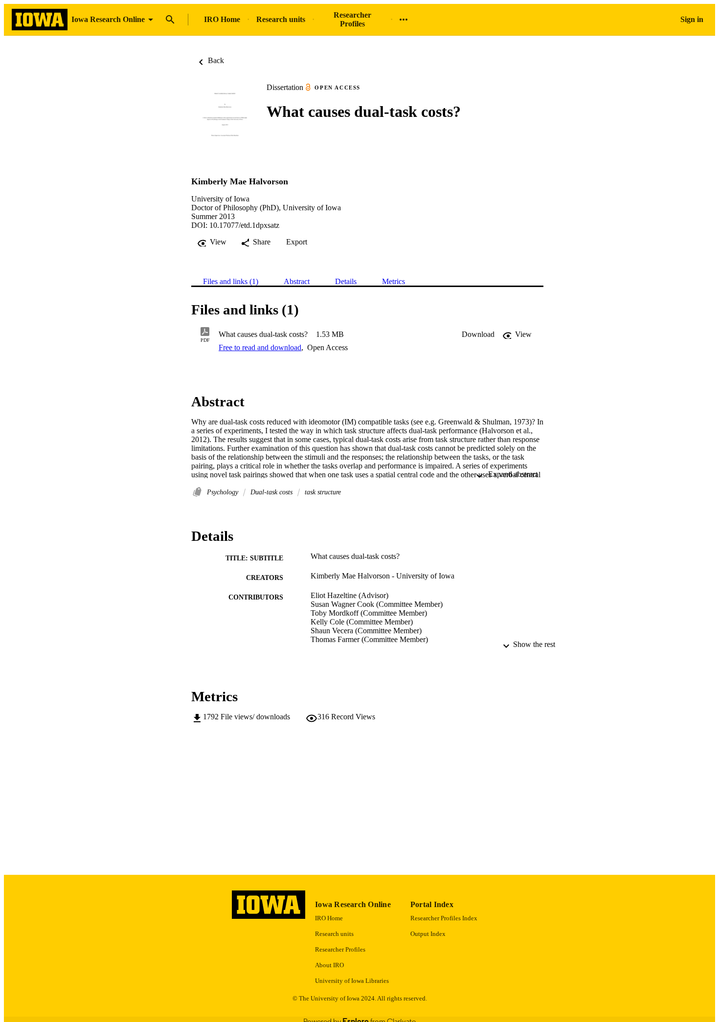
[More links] (403, 19)
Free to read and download (260, 347)
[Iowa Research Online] (39, 20)
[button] (478, 334)
